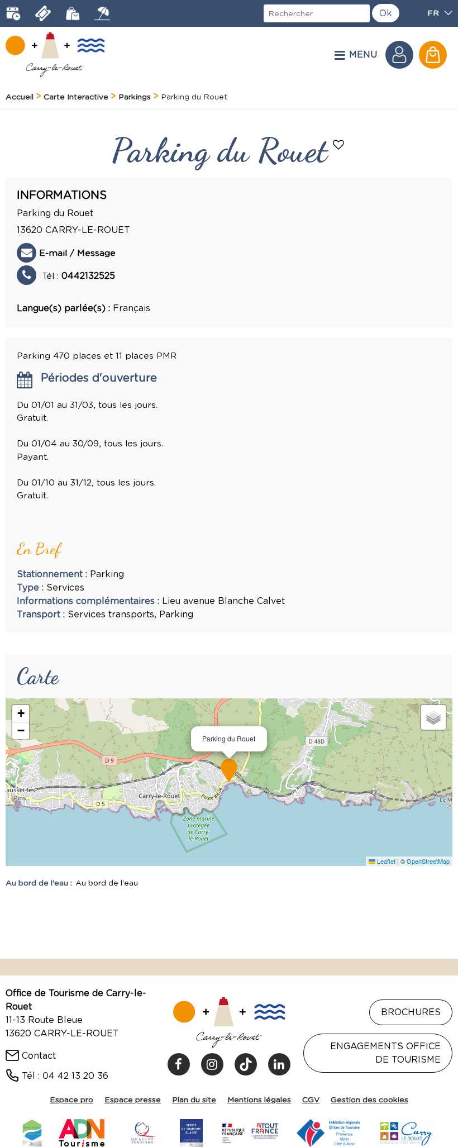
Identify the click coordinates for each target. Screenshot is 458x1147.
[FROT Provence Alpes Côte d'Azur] (328, 1131)
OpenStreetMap (428, 860)
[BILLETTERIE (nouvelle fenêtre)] (43, 13)
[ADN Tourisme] (81, 1131)
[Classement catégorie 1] (191, 1131)
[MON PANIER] (433, 55)
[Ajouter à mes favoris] (340, 145)
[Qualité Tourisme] (142, 1131)
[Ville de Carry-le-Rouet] (407, 1131)
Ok (385, 13)
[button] (433, 55)
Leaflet (385, 860)
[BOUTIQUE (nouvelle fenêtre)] (72, 13)
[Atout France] (250, 1131)
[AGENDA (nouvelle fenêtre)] (13, 13)
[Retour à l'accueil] (55, 54)
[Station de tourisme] (31, 1131)
